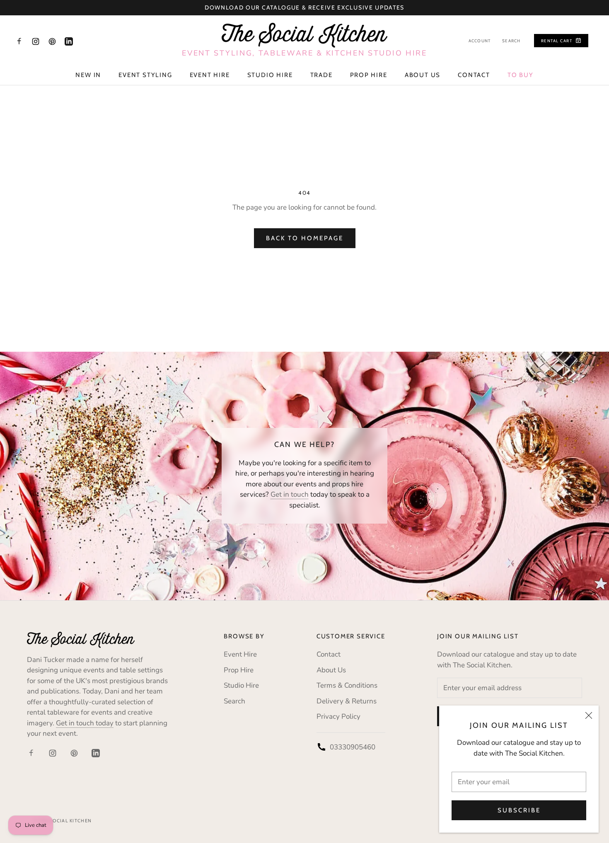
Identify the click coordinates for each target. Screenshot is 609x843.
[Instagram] (35, 41)
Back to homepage (304, 238)
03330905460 (352, 747)
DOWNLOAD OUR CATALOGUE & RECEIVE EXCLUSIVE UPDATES (304, 7)
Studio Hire (270, 75)
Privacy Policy (338, 716)
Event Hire (210, 75)
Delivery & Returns (347, 701)
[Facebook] (19, 41)
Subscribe (519, 810)
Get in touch (290, 494)
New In (88, 75)
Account (480, 40)
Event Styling (145, 75)
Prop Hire (368, 75)
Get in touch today (85, 723)
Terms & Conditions (347, 685)
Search (511, 40)
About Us (422, 75)
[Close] (588, 715)
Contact (474, 75)
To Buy (521, 75)
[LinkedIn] (69, 41)
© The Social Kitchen (62, 821)
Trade (321, 75)
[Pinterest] (52, 41)
